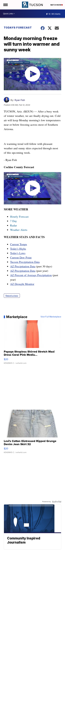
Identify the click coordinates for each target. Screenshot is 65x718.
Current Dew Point (21, 257)
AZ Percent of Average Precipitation (31, 275)
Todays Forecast (18, 27)
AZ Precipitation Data (22, 266)
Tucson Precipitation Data (25, 262)
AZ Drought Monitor (22, 284)
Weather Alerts (18, 230)
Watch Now (55, 5)
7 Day (13, 221)
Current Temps (18, 244)
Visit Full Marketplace (51, 317)
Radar (13, 225)
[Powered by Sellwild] (56, 502)
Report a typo (12, 295)
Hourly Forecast (19, 216)
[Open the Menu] (5, 5)
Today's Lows (17, 253)
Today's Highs (18, 249)
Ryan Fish (20, 100)
